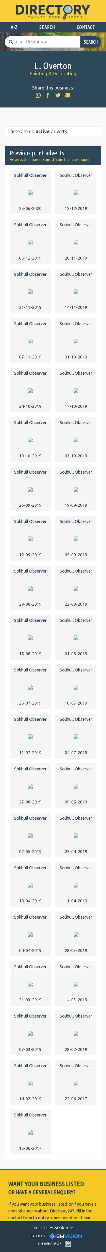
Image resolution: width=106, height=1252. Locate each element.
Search (91, 42)
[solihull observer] (30, 192)
